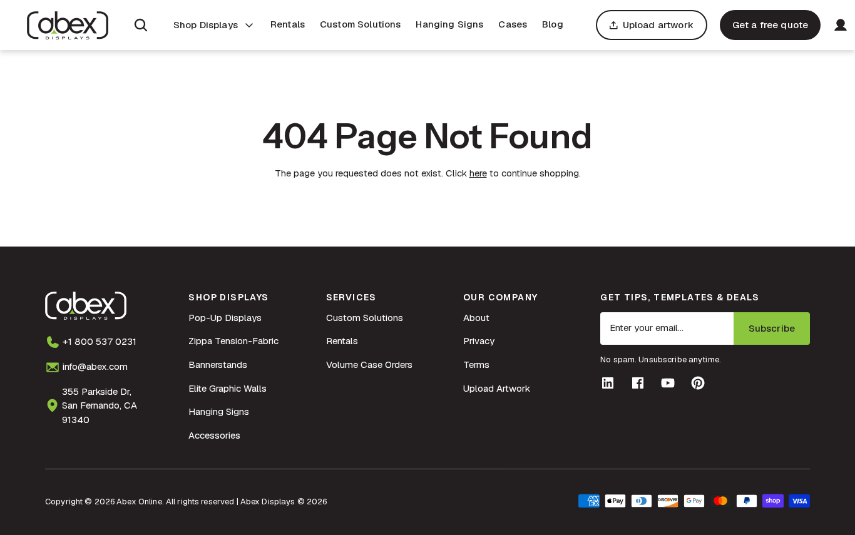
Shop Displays (205, 25)
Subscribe (772, 328)
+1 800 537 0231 (99, 341)
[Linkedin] (607, 382)
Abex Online (138, 501)
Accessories (214, 435)
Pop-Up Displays (225, 318)
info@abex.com (95, 366)
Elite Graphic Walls (227, 388)
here (478, 173)
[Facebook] (637, 382)
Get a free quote (770, 25)
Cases (512, 24)
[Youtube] (667, 382)
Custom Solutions (360, 24)
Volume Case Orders (369, 364)
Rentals (287, 24)
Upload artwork (658, 25)
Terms (476, 364)
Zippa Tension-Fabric (233, 341)
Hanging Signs (449, 24)
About (476, 318)
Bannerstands (217, 364)
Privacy (478, 341)
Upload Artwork (496, 388)
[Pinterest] (697, 382)
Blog (552, 24)
